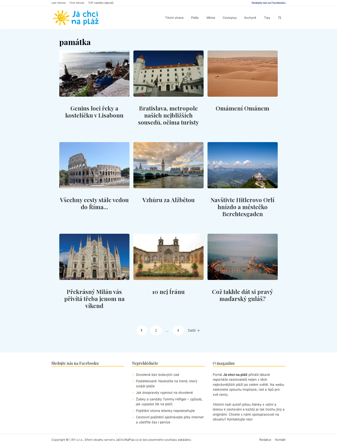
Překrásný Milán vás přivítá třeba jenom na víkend (94, 299)
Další (194, 330)
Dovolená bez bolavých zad (157, 375)
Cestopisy (230, 17)
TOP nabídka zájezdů (101, 2)
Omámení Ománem (242, 108)
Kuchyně (250, 17)
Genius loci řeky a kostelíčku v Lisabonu (94, 111)
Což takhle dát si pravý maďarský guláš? (242, 295)
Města (211, 17)
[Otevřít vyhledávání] (280, 18)
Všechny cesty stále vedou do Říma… (94, 203)
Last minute (58, 2)
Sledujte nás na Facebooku (269, 2)
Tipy (267, 17)
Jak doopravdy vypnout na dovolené (164, 393)
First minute (77, 2)
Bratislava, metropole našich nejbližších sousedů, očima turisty (168, 115)
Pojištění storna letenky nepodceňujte (165, 411)
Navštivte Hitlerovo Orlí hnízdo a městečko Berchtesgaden (242, 207)
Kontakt (280, 440)
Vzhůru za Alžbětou (168, 200)
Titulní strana (174, 17)
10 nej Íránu (168, 292)
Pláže (195, 17)
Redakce (265, 440)
